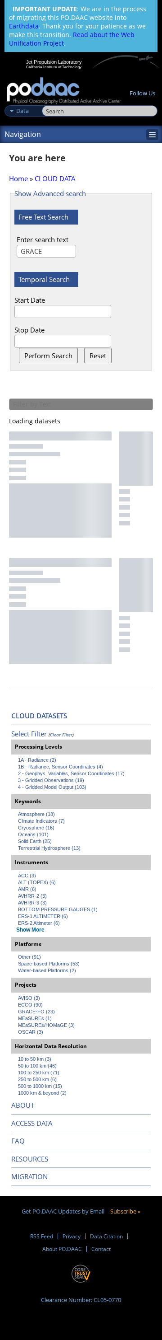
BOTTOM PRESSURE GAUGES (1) (58, 909)
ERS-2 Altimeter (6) (39, 923)
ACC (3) (27, 875)
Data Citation (106, 1236)
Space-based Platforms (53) (49, 963)
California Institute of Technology (54, 67)
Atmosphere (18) (36, 814)
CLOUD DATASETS (39, 715)
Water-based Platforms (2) (47, 970)
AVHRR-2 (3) (32, 896)
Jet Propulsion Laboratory (53, 62)
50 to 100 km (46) (37, 1065)
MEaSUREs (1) (35, 1018)
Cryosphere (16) (36, 827)
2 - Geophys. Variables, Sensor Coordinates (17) (71, 773)
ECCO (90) (30, 1004)
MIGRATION (29, 1176)
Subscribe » (125, 1211)
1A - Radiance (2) (37, 760)
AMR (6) (27, 889)
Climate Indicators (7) (41, 821)
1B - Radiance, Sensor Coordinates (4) (60, 766)
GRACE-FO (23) (36, 1011)
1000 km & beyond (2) (42, 1093)
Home (18, 178)
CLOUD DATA (55, 178)
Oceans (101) (33, 834)
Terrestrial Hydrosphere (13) (49, 848)
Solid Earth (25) (35, 841)
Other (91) (29, 957)
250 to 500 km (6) (37, 1079)
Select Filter (29, 733)
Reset (98, 355)
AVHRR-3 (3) (32, 902)
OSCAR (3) (30, 1032)
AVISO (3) (29, 998)
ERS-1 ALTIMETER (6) (43, 916)
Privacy (72, 1236)
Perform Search (48, 355)
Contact (101, 1249)
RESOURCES (29, 1158)
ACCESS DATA (32, 1123)
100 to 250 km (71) (38, 1072)
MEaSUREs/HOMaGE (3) (46, 1025)
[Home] (63, 91)
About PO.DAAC (62, 1249)
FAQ (18, 1140)
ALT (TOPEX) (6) (37, 882)
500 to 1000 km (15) (40, 1086)
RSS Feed (41, 1236)
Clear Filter (61, 734)
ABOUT (22, 1105)
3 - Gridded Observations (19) (51, 780)
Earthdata (24, 26)
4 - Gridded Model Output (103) (52, 787)
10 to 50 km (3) (34, 1059)
